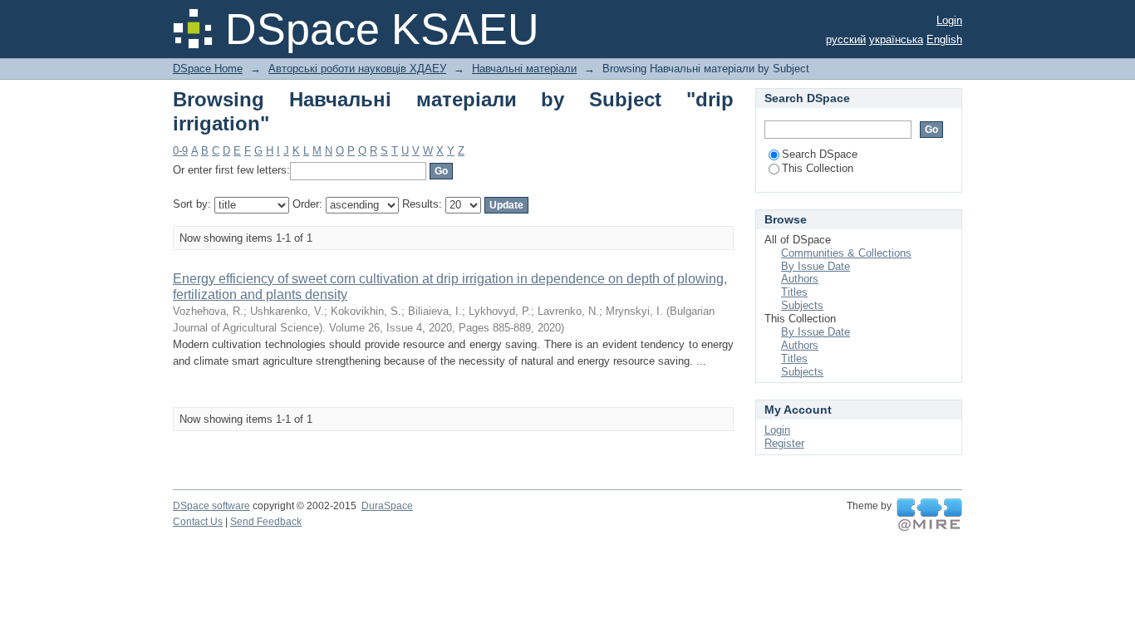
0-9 (180, 151)
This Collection (817, 168)
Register (784, 443)
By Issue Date (815, 266)
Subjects (802, 305)
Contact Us (198, 522)
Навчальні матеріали (524, 68)
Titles (794, 292)
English (944, 39)
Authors (799, 278)
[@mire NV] (929, 515)
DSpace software (211, 506)
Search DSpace (819, 154)
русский (846, 39)
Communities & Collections (846, 253)
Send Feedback (266, 522)
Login (949, 20)
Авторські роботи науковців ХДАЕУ (357, 68)
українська (896, 39)
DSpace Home (208, 68)
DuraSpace (387, 506)
